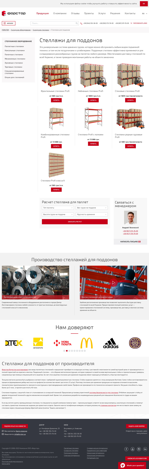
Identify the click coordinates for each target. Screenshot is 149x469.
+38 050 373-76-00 (49, 434)
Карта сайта (6, 464)
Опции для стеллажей (14, 77)
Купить (56, 100)
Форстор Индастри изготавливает (15, 370)
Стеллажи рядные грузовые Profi (128, 135)
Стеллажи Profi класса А (53, 180)
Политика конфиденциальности (12, 461)
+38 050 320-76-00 (74, 436)
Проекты (89, 13)
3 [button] (69, 350)
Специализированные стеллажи (14, 72)
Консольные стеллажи (15, 50)
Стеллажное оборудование (18, 41)
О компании (59, 13)
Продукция (42, 13)
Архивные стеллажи (14, 63)
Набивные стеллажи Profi (90, 91)
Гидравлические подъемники (97, 448)
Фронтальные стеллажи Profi (55, 91)
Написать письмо (129, 242)
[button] (3, 283)
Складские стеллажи (71, 451)
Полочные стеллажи (14, 54)
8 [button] (82, 350)
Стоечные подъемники (72, 455)
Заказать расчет (75, 222)
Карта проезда (21, 431)
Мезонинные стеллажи (15, 59)
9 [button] (84, 350)
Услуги (102, 13)
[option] (35, 282)
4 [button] (72, 350)
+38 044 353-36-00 (74, 434)
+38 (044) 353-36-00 (90, 23)
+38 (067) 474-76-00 (130, 231)
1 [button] (64, 350)
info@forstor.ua (20, 434)
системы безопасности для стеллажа (103, 393)
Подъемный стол (93, 458)
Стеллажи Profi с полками (90, 134)
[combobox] (58, 208)
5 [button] (74, 350)
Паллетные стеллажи (14, 46)
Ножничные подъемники (95, 453)
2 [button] (67, 350)
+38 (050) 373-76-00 (106, 23)
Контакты (130, 13)
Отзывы (75, 13)
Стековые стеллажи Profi (127, 91)
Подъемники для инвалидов (97, 451)
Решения (115, 13)
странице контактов (108, 405)
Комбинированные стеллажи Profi (55, 135)
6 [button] (77, 350)
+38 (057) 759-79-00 (130, 234)
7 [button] (79, 350)
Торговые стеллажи (13, 67)
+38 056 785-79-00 (49, 431)
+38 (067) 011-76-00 (122, 23)
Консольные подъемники (96, 455)
